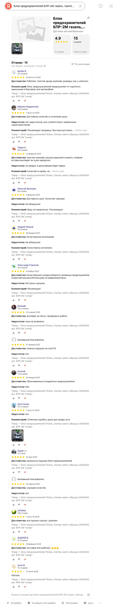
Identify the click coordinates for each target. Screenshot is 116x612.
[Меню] (111, 6)
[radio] (13, 100)
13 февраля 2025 (33, 154)
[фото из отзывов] (17, 435)
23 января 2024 (33, 312)
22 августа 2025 (33, 77)
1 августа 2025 (32, 113)
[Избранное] (100, 6)
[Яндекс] (8, 6)
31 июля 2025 (32, 571)
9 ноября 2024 (32, 271)
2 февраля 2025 (33, 195)
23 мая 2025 (31, 457)
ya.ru (90, 603)
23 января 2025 (33, 377)
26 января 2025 (33, 233)
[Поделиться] (88, 17)
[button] (17, 48)
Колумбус (16, 603)
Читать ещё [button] (81, 130)
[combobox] (44, 6)
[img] (18, 77)
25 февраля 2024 (33, 544)
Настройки (72, 603)
